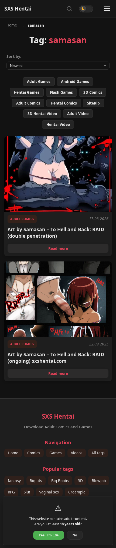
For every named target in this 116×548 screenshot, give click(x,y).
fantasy (14, 480)
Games (55, 452)
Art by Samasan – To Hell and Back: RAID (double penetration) (56, 232)
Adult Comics (28, 103)
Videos (77, 452)
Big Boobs (60, 480)
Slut (27, 492)
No (75, 535)
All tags (98, 452)
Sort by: (13, 56)
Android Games (75, 81)
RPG (11, 492)
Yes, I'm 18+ (49, 535)
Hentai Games (26, 92)
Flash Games (61, 92)
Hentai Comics (64, 103)
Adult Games (38, 81)
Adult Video (77, 113)
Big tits (36, 480)
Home (11, 25)
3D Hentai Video (42, 113)
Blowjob (99, 480)
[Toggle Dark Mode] (86, 8)
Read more (78, 249)
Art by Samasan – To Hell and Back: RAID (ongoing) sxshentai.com (56, 357)
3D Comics (92, 92)
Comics (33, 452)
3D (80, 480)
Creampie (77, 492)
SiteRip (93, 103)
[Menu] (107, 8)
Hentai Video (58, 124)
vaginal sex (49, 492)
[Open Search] (69, 8)
